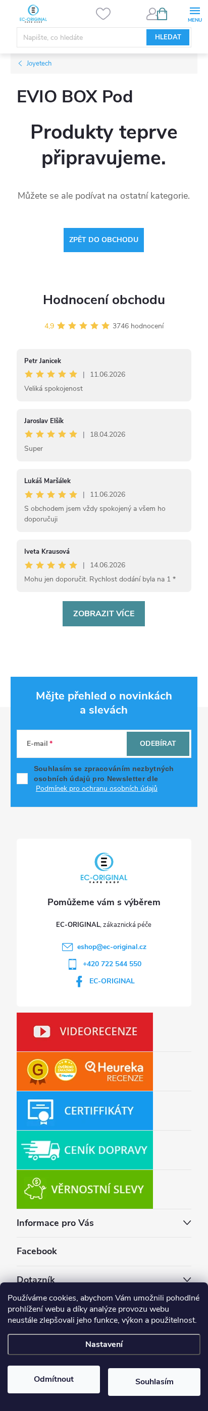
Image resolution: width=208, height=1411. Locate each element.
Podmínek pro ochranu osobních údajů (97, 788)
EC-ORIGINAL (112, 981)
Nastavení (104, 1344)
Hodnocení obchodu (104, 300)
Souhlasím (154, 1381)
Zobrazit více (103, 613)
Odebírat (158, 743)
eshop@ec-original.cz (111, 947)
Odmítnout (54, 1379)
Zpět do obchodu (103, 240)
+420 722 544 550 (112, 964)
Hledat (168, 37)
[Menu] (194, 13)
